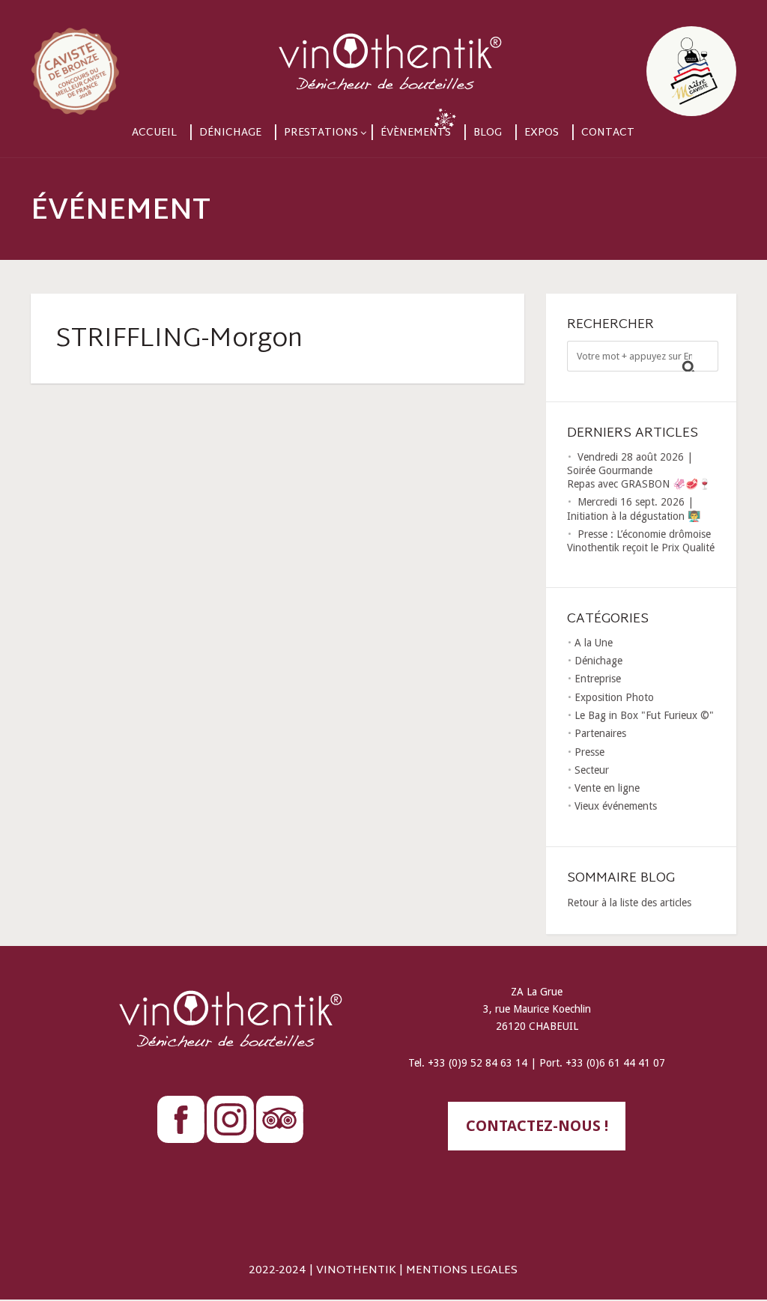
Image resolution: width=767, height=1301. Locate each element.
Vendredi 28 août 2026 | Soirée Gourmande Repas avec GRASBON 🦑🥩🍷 (639, 470)
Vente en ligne (607, 788)
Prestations (321, 133)
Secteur (592, 770)
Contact (607, 133)
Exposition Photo (614, 697)
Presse (589, 752)
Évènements (416, 133)
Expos (541, 133)
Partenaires (600, 733)
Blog (487, 133)
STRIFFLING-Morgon (179, 340)
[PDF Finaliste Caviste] (137, 58)
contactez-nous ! (537, 1126)
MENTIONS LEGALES (462, 1271)
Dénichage (230, 133)
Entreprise (598, 679)
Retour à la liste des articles (629, 903)
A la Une (594, 643)
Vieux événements (616, 806)
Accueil (154, 133)
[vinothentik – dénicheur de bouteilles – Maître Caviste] (384, 58)
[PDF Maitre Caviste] (630, 58)
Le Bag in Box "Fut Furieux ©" (644, 715)
